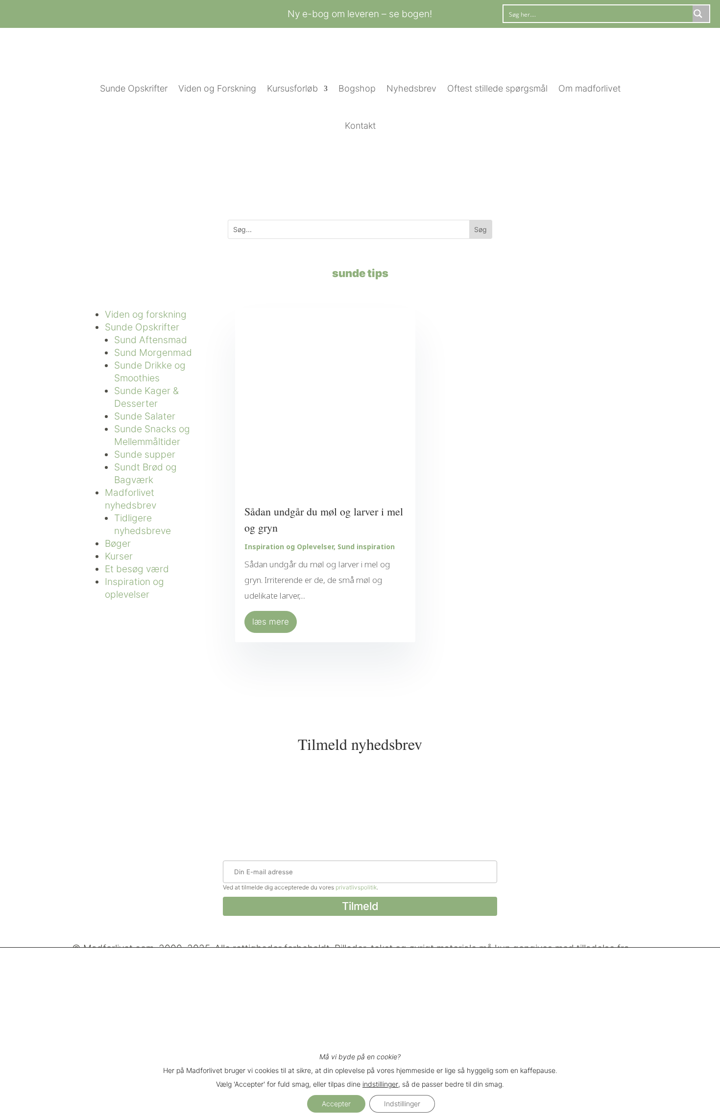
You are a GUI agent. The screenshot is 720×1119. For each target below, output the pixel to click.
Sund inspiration (366, 546)
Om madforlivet (589, 88)
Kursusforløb (292, 88)
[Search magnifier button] (701, 13)
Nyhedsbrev (411, 88)
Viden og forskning (146, 314)
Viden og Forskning (217, 88)
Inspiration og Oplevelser (289, 546)
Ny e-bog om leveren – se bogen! (360, 14)
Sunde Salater (144, 416)
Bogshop (357, 88)
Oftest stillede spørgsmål (497, 88)
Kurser (119, 556)
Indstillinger (402, 1103)
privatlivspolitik (356, 887)
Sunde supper (144, 454)
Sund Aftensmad (150, 340)
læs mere (270, 622)
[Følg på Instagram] (123, 12)
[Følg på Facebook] (104, 12)
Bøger (118, 543)
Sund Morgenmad (153, 352)
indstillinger (380, 1084)
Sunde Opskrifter (134, 88)
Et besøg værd (137, 569)
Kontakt (360, 125)
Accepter (336, 1103)
